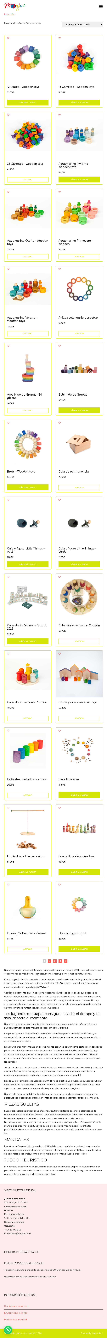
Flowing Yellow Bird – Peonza (26, 933)
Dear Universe (69, 779)
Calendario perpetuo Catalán (79, 625)
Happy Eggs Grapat (72, 933)
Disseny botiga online (92, 1333)
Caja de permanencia (74, 471)
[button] (8, 1330)
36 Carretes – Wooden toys (25, 163)
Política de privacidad (15, 1319)
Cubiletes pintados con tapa (27, 779)
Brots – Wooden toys (21, 471)
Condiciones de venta (15, 1306)
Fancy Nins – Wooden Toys (76, 856)
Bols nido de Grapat (73, 394)
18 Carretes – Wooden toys (76, 86)
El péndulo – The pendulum (26, 856)
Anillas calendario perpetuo (78, 317)
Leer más (9, 14)
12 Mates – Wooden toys (23, 86)
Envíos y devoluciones (15, 1312)
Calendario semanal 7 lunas (27, 702)
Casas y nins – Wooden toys (78, 702)
